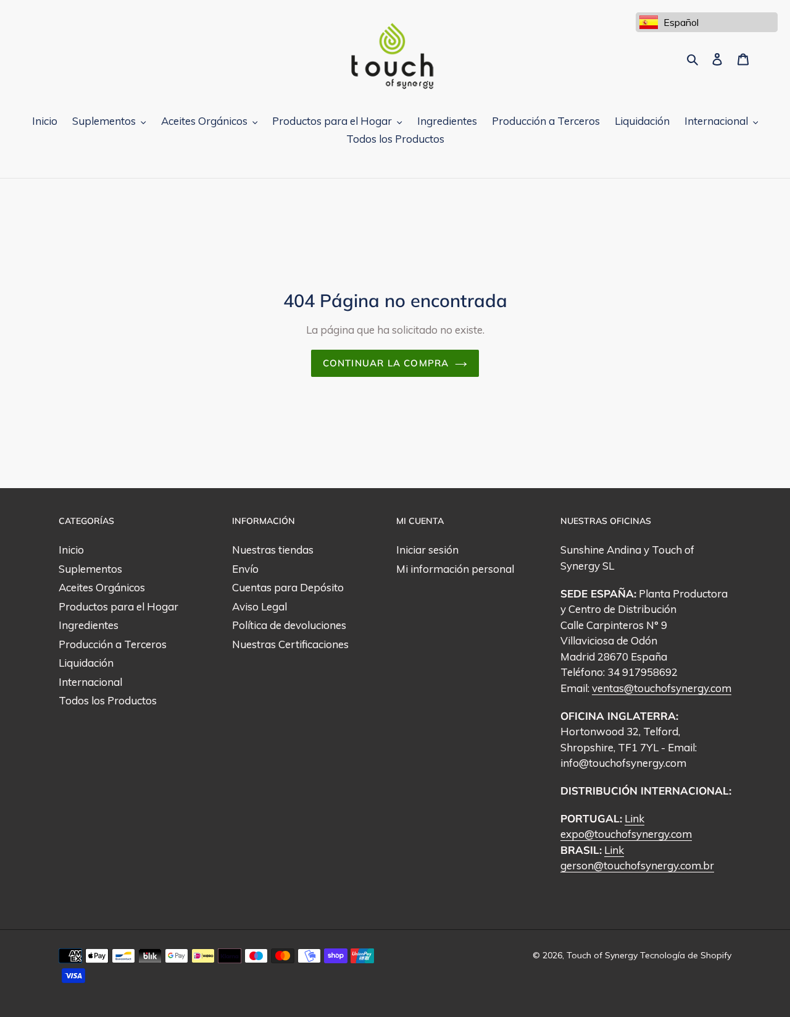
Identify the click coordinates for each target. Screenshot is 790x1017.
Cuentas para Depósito (288, 587)
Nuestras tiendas (273, 549)
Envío (245, 568)
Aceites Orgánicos (102, 587)
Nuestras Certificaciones (290, 644)
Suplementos (90, 568)
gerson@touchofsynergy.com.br (637, 865)
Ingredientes (88, 624)
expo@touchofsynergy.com (626, 833)
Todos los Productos (108, 700)
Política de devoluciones (289, 624)
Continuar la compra (386, 363)
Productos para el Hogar (118, 606)
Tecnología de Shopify (685, 955)
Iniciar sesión (427, 549)
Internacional (90, 681)
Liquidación (86, 662)
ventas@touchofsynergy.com (661, 688)
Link (634, 818)
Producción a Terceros (113, 644)
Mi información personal (455, 568)
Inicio (71, 549)
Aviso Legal (259, 606)
